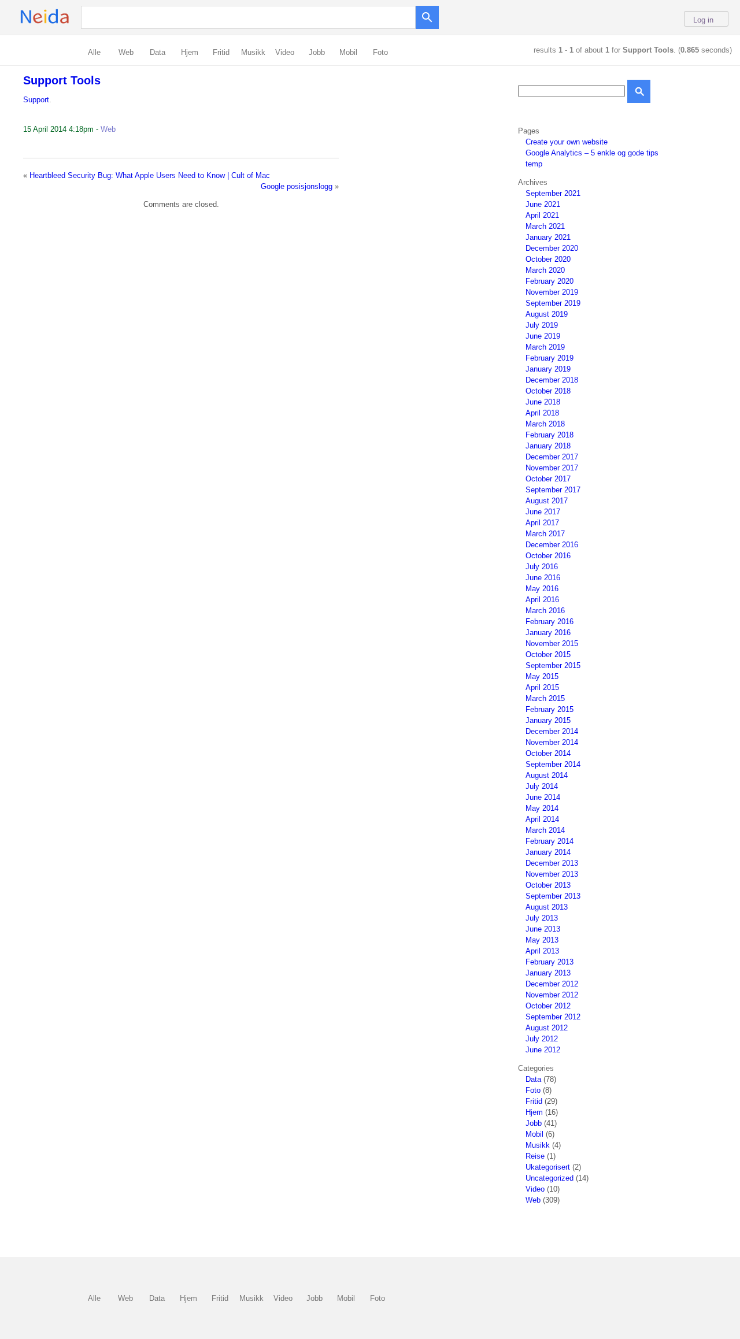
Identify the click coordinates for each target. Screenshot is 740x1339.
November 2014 (552, 742)
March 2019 (545, 347)
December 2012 (552, 984)
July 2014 (542, 786)
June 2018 (543, 402)
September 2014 (553, 764)
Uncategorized (550, 1178)
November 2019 (552, 292)
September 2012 (553, 1016)
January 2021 (548, 237)
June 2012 (543, 1049)
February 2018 (550, 435)
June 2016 (543, 577)
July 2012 (542, 1038)
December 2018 (552, 380)
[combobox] (251, 16)
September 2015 (553, 665)
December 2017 (552, 456)
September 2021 (553, 193)
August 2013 (547, 907)
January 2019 (548, 369)
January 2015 (548, 720)
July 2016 (542, 566)
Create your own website (567, 142)
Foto (380, 52)
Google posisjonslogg (296, 186)
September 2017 (553, 489)
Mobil (348, 52)
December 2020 (552, 248)
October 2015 (548, 654)
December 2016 (552, 544)
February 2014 (550, 841)
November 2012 (552, 995)
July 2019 (542, 325)
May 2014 (542, 808)
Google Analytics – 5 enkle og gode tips (592, 153)
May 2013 (542, 940)
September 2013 (553, 896)
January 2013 (548, 973)
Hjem (189, 52)
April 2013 (542, 951)
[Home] (63, 23)
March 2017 (545, 533)
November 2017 (552, 467)
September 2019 (553, 303)
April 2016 (542, 599)
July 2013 (542, 918)
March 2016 (545, 610)
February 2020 (550, 281)
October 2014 (548, 753)
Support (36, 99)
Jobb (317, 52)
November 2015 (552, 643)
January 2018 (548, 446)
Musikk (253, 52)
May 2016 (542, 588)
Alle (94, 52)
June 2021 (543, 204)
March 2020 (545, 270)
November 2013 (552, 874)
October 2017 (548, 478)
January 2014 (548, 852)
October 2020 (548, 259)
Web (126, 52)
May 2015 (542, 676)
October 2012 (548, 1006)
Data (157, 52)
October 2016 (548, 555)
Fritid (221, 52)
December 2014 (552, 731)
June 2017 (543, 511)
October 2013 (548, 885)
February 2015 (550, 709)
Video (284, 52)
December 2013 (552, 863)
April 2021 (542, 215)
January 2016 (548, 632)
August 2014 (547, 775)
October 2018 (548, 391)
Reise (535, 1156)
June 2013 (543, 929)
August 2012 (547, 1027)
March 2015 (545, 698)
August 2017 (547, 500)
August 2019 (547, 314)
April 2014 (542, 819)
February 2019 (550, 358)
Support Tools (62, 80)
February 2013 (550, 962)
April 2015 (542, 687)
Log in (703, 20)
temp (534, 164)
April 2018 (542, 413)
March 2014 (545, 830)
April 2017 (542, 522)
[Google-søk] (427, 14)
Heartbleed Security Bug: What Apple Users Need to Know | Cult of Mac (149, 175)
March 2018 (545, 424)
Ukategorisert (548, 1167)
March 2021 (545, 226)
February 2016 (550, 621)
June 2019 (543, 336)
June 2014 (543, 797)
